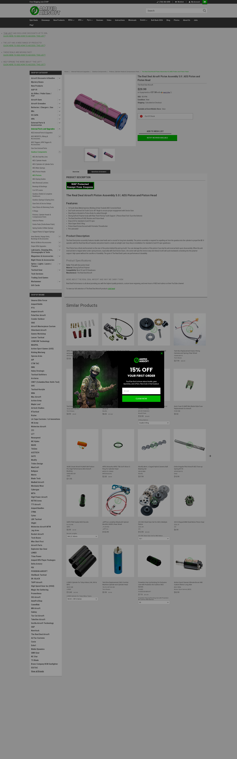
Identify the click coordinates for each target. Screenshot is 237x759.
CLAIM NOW (141, 398)
